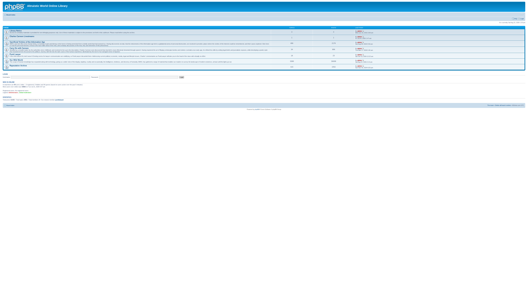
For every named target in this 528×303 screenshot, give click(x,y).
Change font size (522, 14)
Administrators (13, 92)
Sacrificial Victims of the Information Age (27, 42)
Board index (10, 15)
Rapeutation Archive (18, 66)
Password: (94, 77)
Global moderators (25, 92)
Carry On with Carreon (19, 48)
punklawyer (59, 100)
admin (359, 31)
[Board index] (15, 6)
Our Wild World (16, 60)
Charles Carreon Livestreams (22, 36)
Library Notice (16, 31)
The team (490, 105)
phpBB (257, 109)
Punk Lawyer (15, 54)
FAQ (515, 19)
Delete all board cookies (503, 105)
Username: (6, 77)
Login (522, 19)
